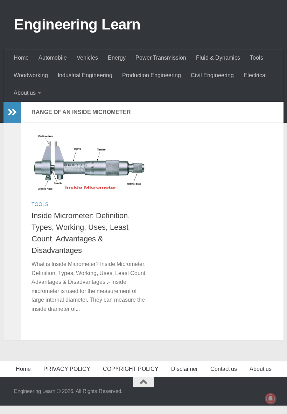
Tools (256, 58)
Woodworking (31, 75)
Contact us (223, 369)
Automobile (52, 58)
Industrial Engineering (85, 75)
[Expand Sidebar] (12, 112)
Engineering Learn (77, 24)
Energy (117, 58)
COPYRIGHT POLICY (131, 369)
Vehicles (87, 58)
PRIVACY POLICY (66, 369)
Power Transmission (160, 58)
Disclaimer (184, 369)
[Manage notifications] (270, 398)
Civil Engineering (212, 75)
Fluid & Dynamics (218, 58)
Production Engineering (151, 75)
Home (21, 58)
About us (25, 93)
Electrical (255, 75)
